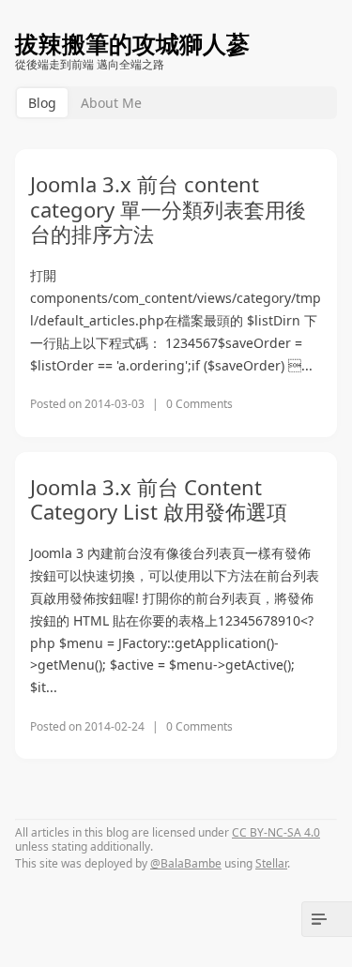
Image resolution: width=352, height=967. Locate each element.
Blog (42, 103)
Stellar (271, 863)
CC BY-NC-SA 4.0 (276, 832)
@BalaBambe (186, 863)
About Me (111, 103)
